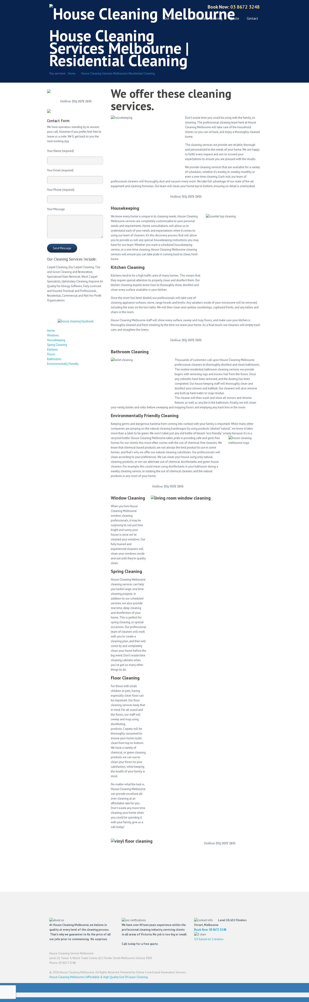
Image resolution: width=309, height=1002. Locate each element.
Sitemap (192, 7)
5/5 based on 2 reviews (208, 939)
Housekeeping (56, 340)
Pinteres (176, 7)
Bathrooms (54, 359)
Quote (234, 18)
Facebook (144, 7)
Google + (152, 7)
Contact (252, 18)
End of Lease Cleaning (206, 18)
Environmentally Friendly (62, 364)
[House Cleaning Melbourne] (142, 13)
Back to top (256, 955)
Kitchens (52, 349)
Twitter (160, 7)
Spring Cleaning (57, 345)
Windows (53, 335)
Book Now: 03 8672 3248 (210, 930)
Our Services (173, 18)
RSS (184, 7)
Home (72, 73)
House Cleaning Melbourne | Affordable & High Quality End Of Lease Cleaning (98, 977)
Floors (51, 354)
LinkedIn (168, 7)
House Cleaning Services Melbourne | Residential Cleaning (118, 73)
